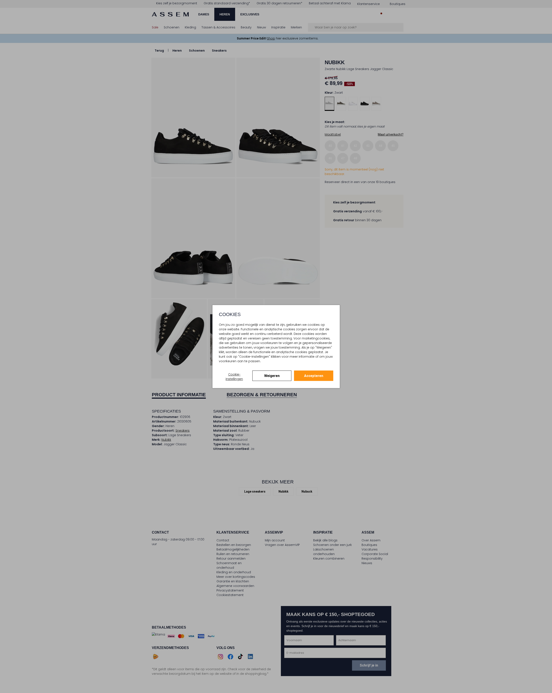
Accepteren (313, 376)
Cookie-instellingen (234, 376)
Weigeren (272, 376)
